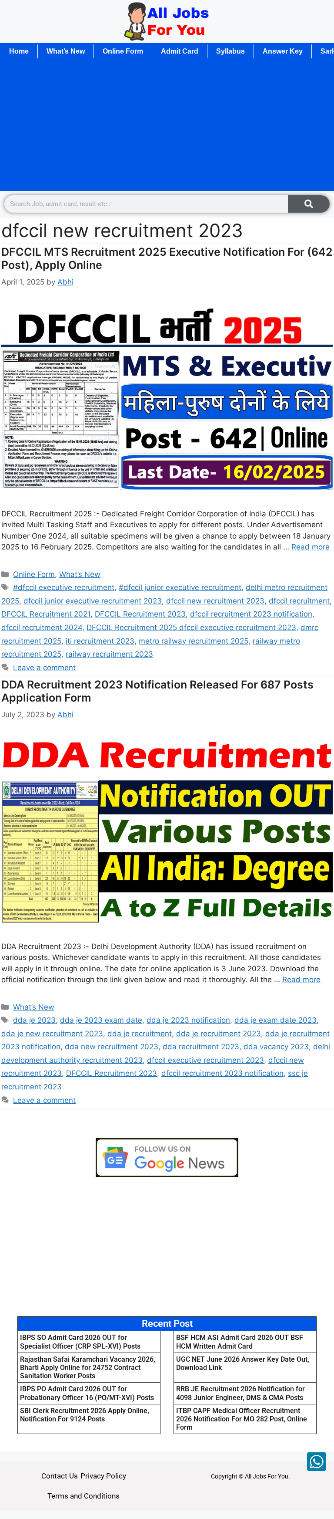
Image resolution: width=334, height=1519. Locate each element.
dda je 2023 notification (188, 1020)
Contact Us (59, 1476)
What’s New (66, 51)
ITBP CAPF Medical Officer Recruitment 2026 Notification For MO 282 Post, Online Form (241, 1419)
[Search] (309, 204)
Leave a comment (44, 667)
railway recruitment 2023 (109, 654)
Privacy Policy (103, 1476)
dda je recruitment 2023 (218, 1033)
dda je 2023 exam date (101, 1020)
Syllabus (230, 51)
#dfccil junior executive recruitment (180, 587)
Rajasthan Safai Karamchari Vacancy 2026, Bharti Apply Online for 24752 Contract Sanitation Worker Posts (87, 1367)
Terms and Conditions (83, 1496)
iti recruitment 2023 (100, 641)
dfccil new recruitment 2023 (215, 601)
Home (19, 51)
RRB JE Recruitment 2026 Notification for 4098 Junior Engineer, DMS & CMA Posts (240, 1393)
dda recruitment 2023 (201, 1046)
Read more (310, 546)
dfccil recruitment (299, 601)
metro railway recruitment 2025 (193, 641)
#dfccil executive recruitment (63, 587)
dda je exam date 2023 (275, 1020)
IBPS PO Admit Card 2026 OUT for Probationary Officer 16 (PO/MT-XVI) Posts (87, 1393)
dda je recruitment (139, 1033)
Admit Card (179, 51)
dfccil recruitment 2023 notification (251, 614)
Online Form (123, 51)
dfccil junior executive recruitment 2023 (92, 601)
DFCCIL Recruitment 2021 (45, 614)
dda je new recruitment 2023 (52, 1033)
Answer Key (283, 51)
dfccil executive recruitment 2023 (205, 1060)
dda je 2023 (34, 1020)
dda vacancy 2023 (276, 1046)
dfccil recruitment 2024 (41, 627)
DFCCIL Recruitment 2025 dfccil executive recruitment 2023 (191, 627)
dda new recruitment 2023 (111, 1046)
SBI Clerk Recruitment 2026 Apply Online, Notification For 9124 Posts (84, 1415)
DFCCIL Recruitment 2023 (140, 614)
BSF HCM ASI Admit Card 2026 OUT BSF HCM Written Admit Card (239, 1341)
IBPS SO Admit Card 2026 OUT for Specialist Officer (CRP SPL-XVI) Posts (80, 1341)
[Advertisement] (167, 125)
